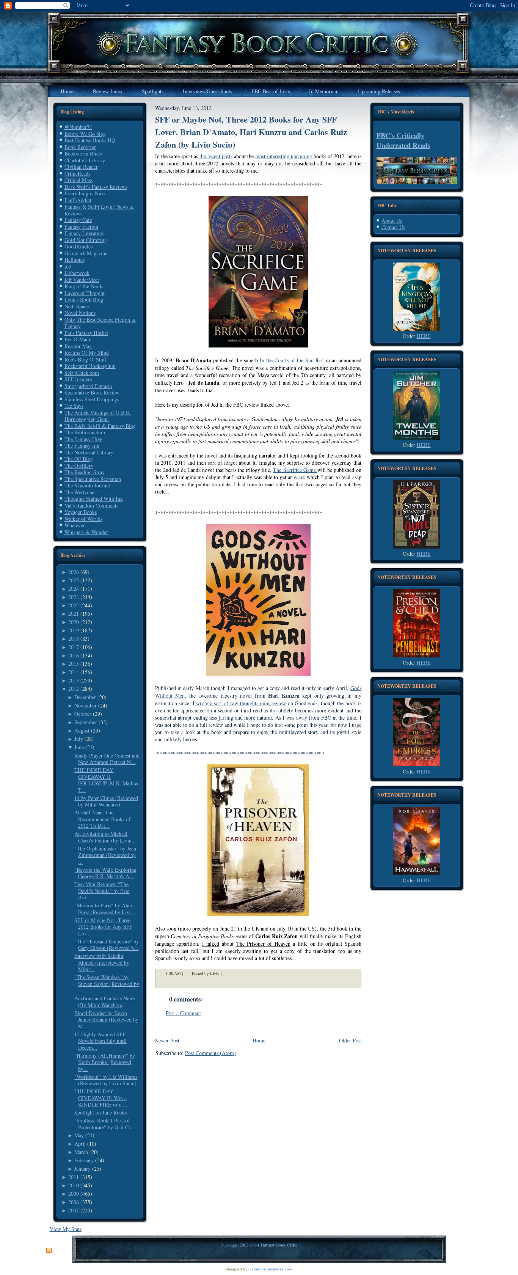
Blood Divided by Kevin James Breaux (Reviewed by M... (106, 1019)
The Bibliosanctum (84, 432)
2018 (73, 638)
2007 (73, 1210)
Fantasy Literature (84, 233)
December (85, 697)
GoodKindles (78, 246)
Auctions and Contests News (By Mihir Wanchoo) (104, 1002)
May (79, 1135)
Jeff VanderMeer (81, 279)
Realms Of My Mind (86, 352)
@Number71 (78, 126)
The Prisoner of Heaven (263, 943)
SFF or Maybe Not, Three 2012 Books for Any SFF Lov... (103, 927)
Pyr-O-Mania (78, 339)
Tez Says (73, 405)
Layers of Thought (84, 293)
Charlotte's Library (84, 160)
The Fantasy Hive (83, 439)
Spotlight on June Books (100, 1112)
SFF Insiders (78, 379)
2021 (73, 613)
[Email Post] (226, 973)
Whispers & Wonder (86, 532)
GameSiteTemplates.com (270, 1269)
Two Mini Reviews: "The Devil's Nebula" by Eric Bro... (101, 890)
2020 (73, 622)
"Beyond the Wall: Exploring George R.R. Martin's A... (105, 873)
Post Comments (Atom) (210, 1052)
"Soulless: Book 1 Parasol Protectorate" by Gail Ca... (104, 1124)
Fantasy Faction (81, 226)
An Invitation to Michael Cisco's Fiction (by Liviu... (105, 837)
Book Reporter (80, 147)
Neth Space (76, 306)
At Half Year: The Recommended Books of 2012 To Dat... (102, 819)
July (78, 738)
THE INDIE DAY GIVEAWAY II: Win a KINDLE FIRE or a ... (100, 1098)
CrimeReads (77, 173)
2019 (73, 630)
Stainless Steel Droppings (91, 399)
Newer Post (167, 1040)
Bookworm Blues (83, 153)
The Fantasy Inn (81, 445)
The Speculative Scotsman (92, 479)
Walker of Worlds (83, 518)
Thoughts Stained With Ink (93, 498)
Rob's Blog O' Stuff (85, 359)
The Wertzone (79, 492)
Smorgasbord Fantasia (88, 386)
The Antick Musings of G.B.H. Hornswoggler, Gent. (97, 416)
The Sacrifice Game (295, 469)
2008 (73, 1202)
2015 (73, 663)
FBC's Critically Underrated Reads (403, 140)
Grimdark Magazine (85, 253)
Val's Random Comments (91, 505)
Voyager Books (80, 512)
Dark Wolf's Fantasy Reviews (95, 186)
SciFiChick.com (81, 372)
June (79, 747)
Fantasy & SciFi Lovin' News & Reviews (99, 210)
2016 (73, 655)
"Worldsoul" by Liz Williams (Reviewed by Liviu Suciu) (105, 1080)
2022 (73, 605)
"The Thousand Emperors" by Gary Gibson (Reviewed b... (106, 945)
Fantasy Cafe (78, 219)
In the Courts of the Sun (287, 360)
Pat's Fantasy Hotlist (86, 332)
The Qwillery (78, 465)
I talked (211, 943)
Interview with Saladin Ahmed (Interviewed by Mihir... (101, 962)
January (82, 1168)
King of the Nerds (83, 286)
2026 (73, 571)
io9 (67, 266)
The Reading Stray (84, 472)
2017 (73, 647)
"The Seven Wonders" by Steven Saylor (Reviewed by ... (106, 983)
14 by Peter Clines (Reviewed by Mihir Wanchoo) (106, 801)
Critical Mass (78, 180)
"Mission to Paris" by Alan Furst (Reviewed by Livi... (104, 909)
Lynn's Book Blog (83, 299)
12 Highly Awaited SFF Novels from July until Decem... (100, 1041)
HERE (424, 336)
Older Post (350, 1040)
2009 (73, 1193)
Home (259, 1040)
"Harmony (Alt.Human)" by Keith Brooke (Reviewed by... (104, 1062)
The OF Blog (78, 458)
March (81, 1152)
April (80, 1143)
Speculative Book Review (91, 392)
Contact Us (393, 227)
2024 (73, 588)
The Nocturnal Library (88, 452)
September (85, 722)
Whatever (74, 525)
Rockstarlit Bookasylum (90, 365)
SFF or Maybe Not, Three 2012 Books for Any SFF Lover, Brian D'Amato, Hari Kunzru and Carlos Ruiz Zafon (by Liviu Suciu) (251, 132)
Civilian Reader (81, 166)
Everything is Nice (84, 193)
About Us (391, 220)
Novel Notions (80, 312)
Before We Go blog (85, 133)
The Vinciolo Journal (87, 485)
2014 (73, 672)
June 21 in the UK (239, 928)
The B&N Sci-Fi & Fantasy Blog (100, 425)
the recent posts (215, 156)
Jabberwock (76, 273)
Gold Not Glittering (85, 240)
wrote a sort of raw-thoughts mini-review (240, 703)
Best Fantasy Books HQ (89, 140)
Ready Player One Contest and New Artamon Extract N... (107, 759)
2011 (73, 1177)
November (85, 705)
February (84, 1160)
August (81, 730)
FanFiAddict (77, 200)
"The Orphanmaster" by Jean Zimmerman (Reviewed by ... (105, 855)
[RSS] (49, 1251)
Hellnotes (74, 259)
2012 (73, 688)
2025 (73, 580)
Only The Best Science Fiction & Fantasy (100, 323)
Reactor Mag (78, 346)
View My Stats (66, 1229)
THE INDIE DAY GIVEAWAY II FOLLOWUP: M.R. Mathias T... (106, 780)
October (82, 713)
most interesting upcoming (283, 156)
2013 (73, 680)
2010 (73, 1185)
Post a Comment (183, 1013)
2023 (73, 597)
